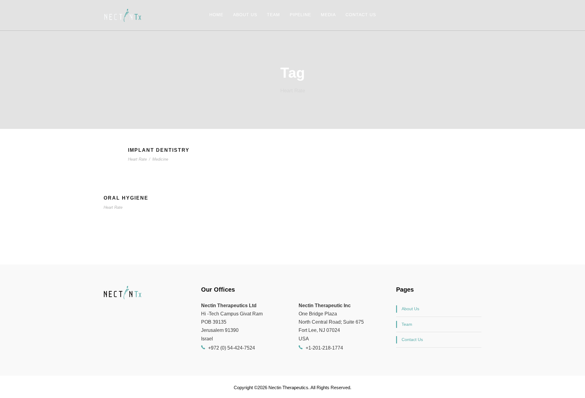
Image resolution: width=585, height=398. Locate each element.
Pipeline (300, 14)
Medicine (160, 159)
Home (216, 14)
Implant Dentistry (159, 150)
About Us (245, 14)
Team (273, 14)
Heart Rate (137, 159)
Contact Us (361, 14)
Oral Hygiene (126, 198)
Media (328, 14)
